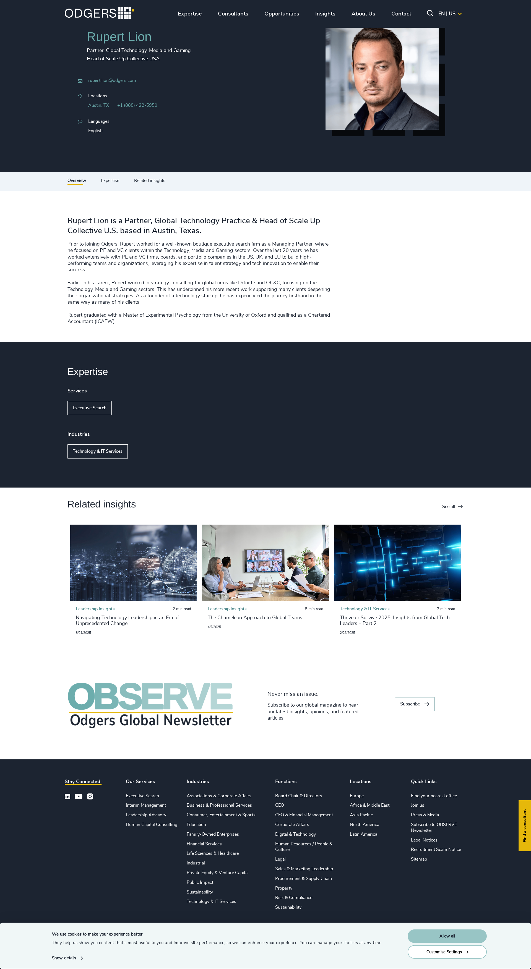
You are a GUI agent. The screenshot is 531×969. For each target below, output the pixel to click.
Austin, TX (98, 105)
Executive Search (89, 408)
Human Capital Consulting (151, 824)
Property (283, 888)
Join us (417, 805)
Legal (280, 859)
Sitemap (419, 859)
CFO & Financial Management (304, 815)
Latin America (363, 834)
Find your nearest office (434, 796)
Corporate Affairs (292, 824)
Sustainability (200, 892)
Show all (143, 451)
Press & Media (425, 815)
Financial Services (204, 844)
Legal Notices (424, 840)
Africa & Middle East (369, 805)
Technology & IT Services (98, 451)
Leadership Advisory (146, 815)
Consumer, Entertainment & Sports (221, 815)
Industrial (196, 863)
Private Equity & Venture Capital (218, 873)
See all (448, 506)
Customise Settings (444, 952)
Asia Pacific (361, 815)
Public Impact (200, 882)
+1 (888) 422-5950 (137, 105)
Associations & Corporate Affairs (219, 796)
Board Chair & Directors (298, 796)
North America (364, 824)
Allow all (447, 936)
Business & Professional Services (219, 805)
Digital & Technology (295, 834)
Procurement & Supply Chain (303, 878)
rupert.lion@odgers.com (112, 80)
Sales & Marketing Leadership (304, 869)
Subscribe (410, 704)
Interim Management (146, 805)
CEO (279, 805)
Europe (357, 796)
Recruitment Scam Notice (436, 849)
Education (196, 824)
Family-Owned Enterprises (213, 834)
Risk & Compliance (293, 897)
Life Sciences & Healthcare (213, 853)
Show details (64, 958)
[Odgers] (99, 14)
